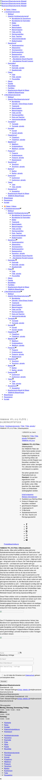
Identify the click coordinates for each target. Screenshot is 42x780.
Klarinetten (11, 63)
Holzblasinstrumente (12, 426)
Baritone (11, 169)
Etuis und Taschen (18, 117)
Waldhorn (15, 144)
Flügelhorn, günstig (18, 139)
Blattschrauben (17, 41)
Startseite (7, 722)
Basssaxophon (17, 54)
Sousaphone (12, 189)
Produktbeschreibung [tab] (11, 544)
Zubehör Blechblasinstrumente (18, 99)
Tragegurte (15, 25)
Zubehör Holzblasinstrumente (18, 16)
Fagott (6, 746)
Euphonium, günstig (19, 180)
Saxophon (8, 737)
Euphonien (11, 175)
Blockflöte (7, 749)
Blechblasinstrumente (11, 753)
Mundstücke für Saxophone (21, 18)
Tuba (13, 184)
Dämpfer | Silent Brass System (22, 104)
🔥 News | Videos (10, 9)
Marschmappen (17, 29)
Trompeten (11, 121)
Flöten (10, 72)
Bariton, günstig (17, 173)
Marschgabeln (17, 27)
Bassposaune (16, 160)
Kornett (14, 130)
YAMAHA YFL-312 (28, 440)
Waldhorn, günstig (18, 148)
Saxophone (12, 43)
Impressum (8, 731)
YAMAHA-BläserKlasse (16, 92)
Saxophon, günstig (18, 56)
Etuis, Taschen (17, 36)
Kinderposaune (17, 155)
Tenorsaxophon (17, 50)
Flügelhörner (12, 135)
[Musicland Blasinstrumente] (13, 3)
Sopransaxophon (18, 45)
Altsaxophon (16, 47)
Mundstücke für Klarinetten (21, 21)
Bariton (14, 171)
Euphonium (16, 178)
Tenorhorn (15, 164)
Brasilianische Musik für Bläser (18, 90)
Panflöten (11, 88)
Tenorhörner (12, 162)
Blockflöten (12, 86)
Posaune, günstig (18, 157)
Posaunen (11, 151)
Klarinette (15, 65)
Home (2, 426)
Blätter (14, 23)
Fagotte (10, 83)
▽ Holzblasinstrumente (12, 12)
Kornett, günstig (17, 133)
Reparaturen (8, 200)
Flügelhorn (15, 137)
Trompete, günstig (18, 126)
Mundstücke (16, 101)
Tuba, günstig (16, 187)
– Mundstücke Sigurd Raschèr (22, 59)
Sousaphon (16, 191)
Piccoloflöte (16, 79)
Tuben (10, 182)
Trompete (15, 124)
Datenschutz (29, 675)
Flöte (13, 74)
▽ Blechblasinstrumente (12, 95)
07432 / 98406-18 (24, 689)
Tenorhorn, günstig (18, 166)
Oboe (6, 744)
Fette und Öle (16, 32)
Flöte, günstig (16, 77)
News (6, 725)
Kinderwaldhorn (17, 146)
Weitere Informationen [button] (29, 497)
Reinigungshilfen (18, 34)
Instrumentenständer (19, 38)
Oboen (10, 81)
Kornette (11, 128)
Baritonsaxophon (18, 52)
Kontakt (6, 202)
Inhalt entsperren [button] (28, 494)
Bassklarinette (17, 70)
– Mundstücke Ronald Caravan (22, 61)
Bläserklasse (8, 198)
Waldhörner (12, 142)
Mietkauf (11, 14)
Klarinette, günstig (18, 68)
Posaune (15, 153)
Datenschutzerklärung (12, 729)
